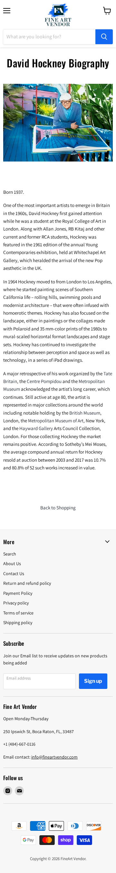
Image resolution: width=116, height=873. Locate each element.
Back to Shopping (58, 508)
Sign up (93, 681)
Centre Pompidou (44, 381)
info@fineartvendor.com (54, 757)
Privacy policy (16, 603)
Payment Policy (17, 593)
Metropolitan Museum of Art (55, 420)
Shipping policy (17, 622)
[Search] (104, 36)
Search (9, 554)
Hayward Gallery (36, 428)
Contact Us (13, 573)
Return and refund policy (27, 583)
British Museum (84, 413)
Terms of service (18, 613)
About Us (12, 563)
